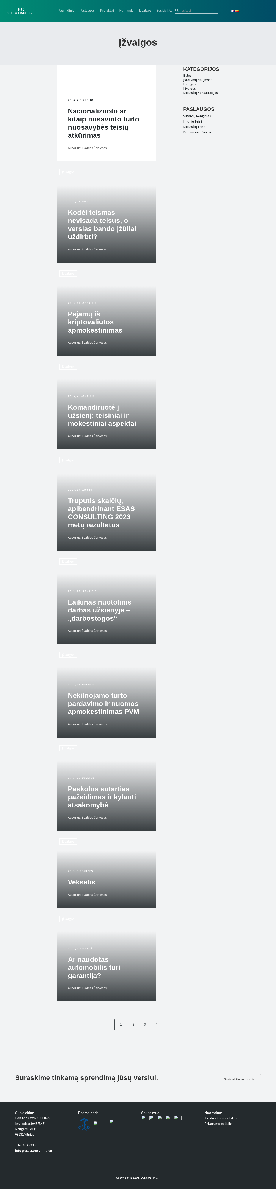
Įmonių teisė (192, 121)
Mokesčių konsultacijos (200, 92)
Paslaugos (87, 10)
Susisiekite (164, 10)
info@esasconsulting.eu (33, 1150)
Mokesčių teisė (194, 126)
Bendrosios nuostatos (220, 1118)
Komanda (126, 10)
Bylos (187, 75)
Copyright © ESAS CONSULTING (137, 1178)
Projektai (107, 10)
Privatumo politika (218, 1123)
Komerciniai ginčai (197, 132)
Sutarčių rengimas (197, 116)
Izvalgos (189, 84)
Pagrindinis (66, 10)
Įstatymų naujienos (197, 80)
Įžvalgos (145, 10)
